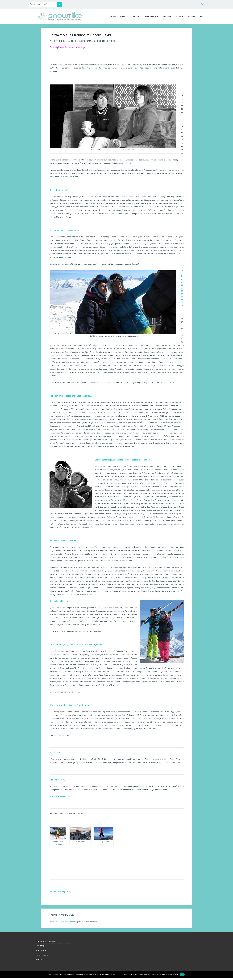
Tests (201, 16)
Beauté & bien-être (151, 16)
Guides (122, 16)
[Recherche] (59, 4)
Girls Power (167, 16)
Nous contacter (41, 950)
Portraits (179, 16)
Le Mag (113, 16)
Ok (182, 974)
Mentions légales (42, 955)
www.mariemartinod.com (60, 796)
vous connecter (66, 922)
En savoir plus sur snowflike (46, 941)
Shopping (191, 16)
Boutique (136, 16)
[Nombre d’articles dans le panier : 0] (202, 4)
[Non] (230, 974)
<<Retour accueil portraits (60, 891)
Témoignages (40, 946)
